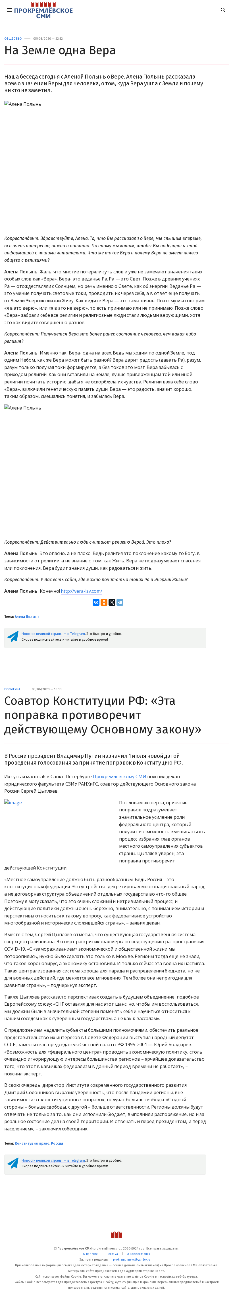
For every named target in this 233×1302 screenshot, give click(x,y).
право (44, 1143)
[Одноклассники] (104, 602)
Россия (57, 1143)
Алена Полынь (27, 617)
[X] (112, 602)
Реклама (112, 1254)
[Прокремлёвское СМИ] (43, 9)
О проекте (90, 1254)
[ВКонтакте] (96, 602)
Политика (12, 689)
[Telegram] (119, 602)
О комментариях (138, 1254)
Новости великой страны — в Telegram (53, 634)
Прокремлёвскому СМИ (119, 776)
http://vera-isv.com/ (81, 591)
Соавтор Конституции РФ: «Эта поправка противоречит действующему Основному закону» (102, 715)
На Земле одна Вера (60, 50)
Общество (13, 38)
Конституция (26, 1143)
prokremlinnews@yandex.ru (132, 1259)
